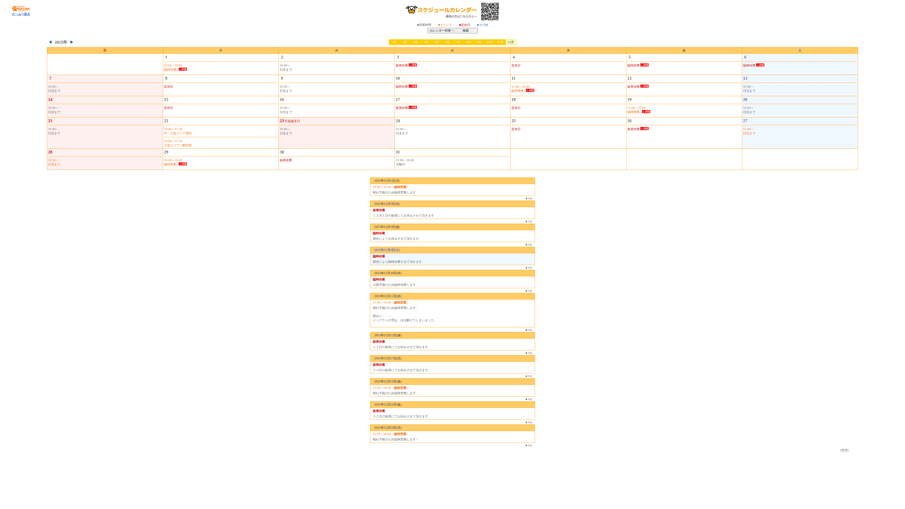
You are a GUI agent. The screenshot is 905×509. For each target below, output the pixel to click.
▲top (528, 198)
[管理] (844, 450)
